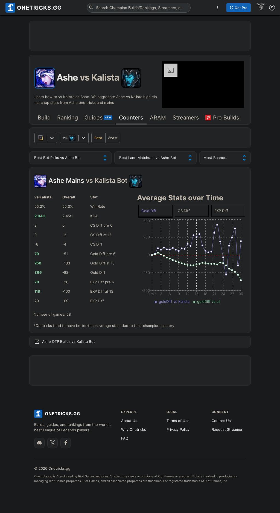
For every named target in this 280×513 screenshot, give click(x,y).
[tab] (44, 118)
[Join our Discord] (39, 443)
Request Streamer (227, 429)
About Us (129, 420)
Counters (131, 117)
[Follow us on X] (52, 443)
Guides (97, 117)
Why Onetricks (133, 429)
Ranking (67, 117)
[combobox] (63, 138)
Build (44, 117)
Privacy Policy (178, 429)
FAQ (124, 438)
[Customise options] (272, 7)
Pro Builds (226, 117)
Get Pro (241, 7)
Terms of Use (178, 420)
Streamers (186, 117)
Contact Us (221, 420)
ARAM (158, 117)
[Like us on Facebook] (65, 443)
